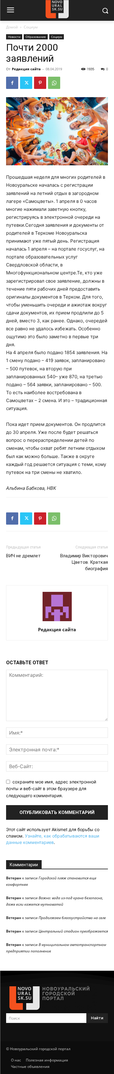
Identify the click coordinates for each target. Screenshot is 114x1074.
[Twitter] (26, 83)
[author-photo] (57, 621)
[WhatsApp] (54, 83)
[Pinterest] (40, 83)
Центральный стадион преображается (73, 931)
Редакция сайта (26, 69)
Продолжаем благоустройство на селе (72, 917)
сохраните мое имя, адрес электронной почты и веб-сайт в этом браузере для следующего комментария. (51, 788)
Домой (12, 27)
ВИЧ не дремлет (23, 556)
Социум (31, 27)
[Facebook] (12, 83)
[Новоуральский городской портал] (57, 998)
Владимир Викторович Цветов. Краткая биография (84, 562)
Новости (14, 37)
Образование (36, 37)
